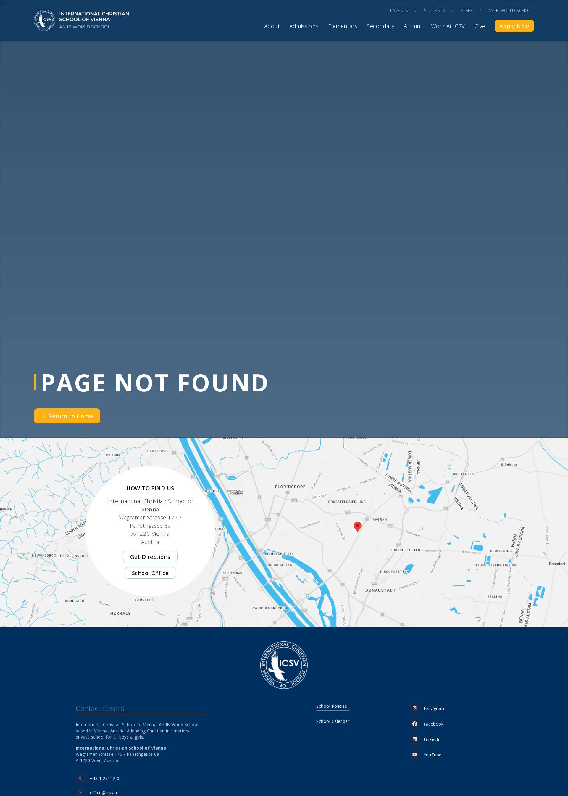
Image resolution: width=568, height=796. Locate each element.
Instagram (434, 708)
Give (480, 26)
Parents (399, 10)
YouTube (433, 755)
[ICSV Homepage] (81, 20)
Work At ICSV (448, 26)
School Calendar (332, 721)
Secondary (380, 26)
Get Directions (150, 556)
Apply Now (514, 26)
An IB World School (511, 10)
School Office (150, 573)
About (272, 26)
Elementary (343, 26)
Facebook (434, 724)
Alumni (413, 26)
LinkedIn (432, 739)
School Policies (331, 706)
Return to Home (70, 416)
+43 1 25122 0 (104, 778)
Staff (466, 10)
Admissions (304, 26)
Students (434, 10)
